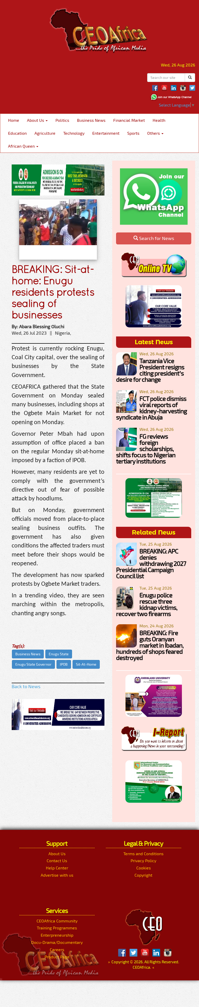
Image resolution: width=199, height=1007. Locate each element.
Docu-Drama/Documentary (57, 942)
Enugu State (59, 654)
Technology (73, 133)
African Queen (22, 146)
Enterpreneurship (57, 935)
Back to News (26, 686)
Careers (57, 949)
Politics (62, 120)
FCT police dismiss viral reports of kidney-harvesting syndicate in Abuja (151, 408)
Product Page (57, 956)
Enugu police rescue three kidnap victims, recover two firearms (146, 604)
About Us (36, 120)
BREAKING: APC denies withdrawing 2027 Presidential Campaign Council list (151, 563)
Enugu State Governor (33, 664)
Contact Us (57, 860)
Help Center (57, 867)
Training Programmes (57, 927)
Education (17, 133)
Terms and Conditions (143, 853)
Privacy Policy (143, 860)
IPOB (64, 664)
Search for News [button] (156, 238)
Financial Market (129, 120)
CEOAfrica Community (57, 920)
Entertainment (105, 133)
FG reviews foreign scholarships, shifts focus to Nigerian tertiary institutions (145, 448)
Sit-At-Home (86, 664)
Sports (133, 133)
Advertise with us (57, 875)
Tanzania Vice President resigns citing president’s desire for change (150, 370)
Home (13, 120)
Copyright (143, 875)
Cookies (143, 867)
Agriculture (44, 133)
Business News (91, 120)
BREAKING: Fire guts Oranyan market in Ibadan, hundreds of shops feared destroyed (149, 645)
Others (154, 133)
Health (159, 120)
